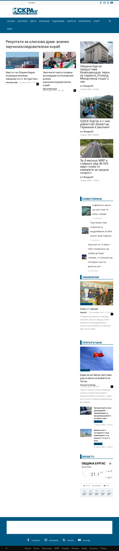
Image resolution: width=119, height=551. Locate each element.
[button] (109, 21)
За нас (36, 548)
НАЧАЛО (11, 21)
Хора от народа (89, 308)
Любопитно (85, 370)
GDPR (56, 548)
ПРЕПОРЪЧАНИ (92, 342)
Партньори (47, 548)
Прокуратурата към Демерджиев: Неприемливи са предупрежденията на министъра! (102, 413)
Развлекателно (86, 304)
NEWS (9, 29)
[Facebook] (100, 3)
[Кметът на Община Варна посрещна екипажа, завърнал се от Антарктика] (22, 60)
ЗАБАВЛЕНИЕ (90, 277)
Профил (32, 2)
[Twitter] (108, 3)
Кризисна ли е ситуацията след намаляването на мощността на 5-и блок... (102, 435)
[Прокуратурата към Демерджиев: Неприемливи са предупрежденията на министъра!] (86, 411)
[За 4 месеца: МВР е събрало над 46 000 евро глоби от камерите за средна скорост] (96, 148)
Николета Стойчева (87, 385)
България (10, 68)
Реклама (75, 548)
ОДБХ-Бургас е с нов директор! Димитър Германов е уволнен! (95, 124)
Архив (84, 548)
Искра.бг (83, 312)
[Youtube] (111, 3)
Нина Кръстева (12, 82)
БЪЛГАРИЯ (22, 21)
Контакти (94, 548)
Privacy (103, 548)
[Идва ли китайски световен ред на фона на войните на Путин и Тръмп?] (96, 359)
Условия (65, 548)
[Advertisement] (59, 527)
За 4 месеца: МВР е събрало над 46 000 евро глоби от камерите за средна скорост (94, 166)
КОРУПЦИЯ (44, 21)
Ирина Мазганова (50, 89)
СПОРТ (97, 21)
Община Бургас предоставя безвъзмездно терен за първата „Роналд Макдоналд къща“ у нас (95, 74)
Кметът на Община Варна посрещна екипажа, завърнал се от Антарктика (21, 75)
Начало (28, 548)
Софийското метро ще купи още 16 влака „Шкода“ (101, 209)
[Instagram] (104, 3)
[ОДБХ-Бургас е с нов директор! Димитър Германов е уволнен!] (96, 106)
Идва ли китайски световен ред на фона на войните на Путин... (96, 378)
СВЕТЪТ (33, 21)
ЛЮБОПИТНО (84, 21)
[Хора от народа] (96, 293)
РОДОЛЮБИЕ (58, 21)
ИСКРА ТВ (71, 21)
